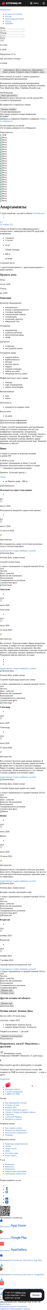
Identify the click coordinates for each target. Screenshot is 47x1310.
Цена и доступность (9, 95)
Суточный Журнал (13, 1117)
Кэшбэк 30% (10, 1107)
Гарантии (9, 1114)
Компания (9, 1164)
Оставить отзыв (7, 993)
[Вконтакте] (6, 1196)
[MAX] (6, 1192)
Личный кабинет (12, 1089)
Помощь (9, 1135)
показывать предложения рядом (17, 468)
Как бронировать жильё (16, 1103)
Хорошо (36, 1295)
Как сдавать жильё (13, 1128)
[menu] (43, 3)
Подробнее (5, 1079)
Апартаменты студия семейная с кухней (18, 551)
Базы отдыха (10, 1155)
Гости (2, 38)
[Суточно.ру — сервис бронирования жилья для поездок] (11, 3)
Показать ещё (6, 990)
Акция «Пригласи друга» (16, 1110)
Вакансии (9, 1167)
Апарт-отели (11, 1148)
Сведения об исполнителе (11, 1036)
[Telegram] (6, 1186)
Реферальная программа (16, 1171)
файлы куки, (20, 1292)
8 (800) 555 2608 (12, 1094)
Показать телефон (8, 109)
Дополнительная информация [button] (13, 420)
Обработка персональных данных (15, 1309)
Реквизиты (10, 1169)
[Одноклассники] (6, 1189)
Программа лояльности (15, 1174)
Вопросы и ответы (13, 1119)
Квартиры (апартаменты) (16, 1144)
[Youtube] (6, 1199)
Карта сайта (5, 1304)
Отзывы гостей (12, 1105)
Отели (8, 1146)
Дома (7, 1151)
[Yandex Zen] (6, 1203)
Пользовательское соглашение (13, 1306)
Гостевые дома (11, 1153)
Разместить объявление (15, 1130)
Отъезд (3, 33)
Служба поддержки (14, 1092)
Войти (36, 3)
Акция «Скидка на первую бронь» (20, 1112)
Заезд (2, 28)
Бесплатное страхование (16, 1133)
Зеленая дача (38, 213)
